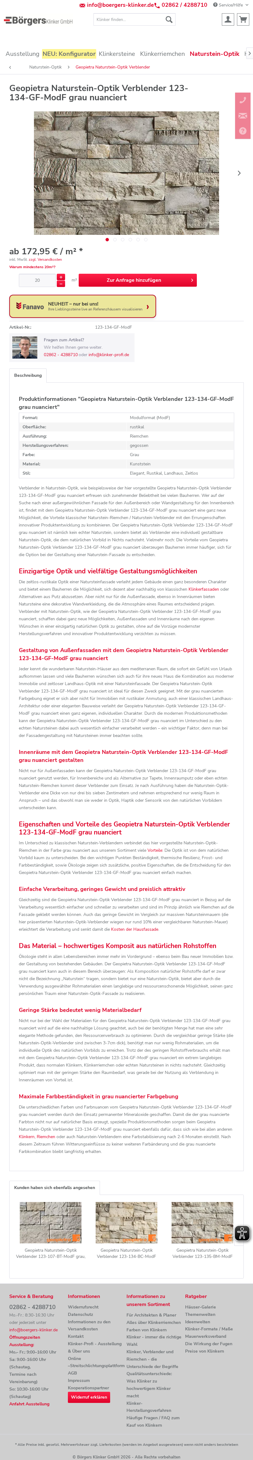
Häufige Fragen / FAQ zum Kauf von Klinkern (153, 1421)
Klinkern (27, 1137)
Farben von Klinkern (146, 1330)
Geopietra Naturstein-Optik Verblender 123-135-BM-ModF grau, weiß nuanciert (202, 1253)
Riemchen (46, 1137)
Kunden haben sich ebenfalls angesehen (54, 1188)
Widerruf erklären (89, 1397)
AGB (72, 1373)
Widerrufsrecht (83, 1307)
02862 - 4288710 (61, 355)
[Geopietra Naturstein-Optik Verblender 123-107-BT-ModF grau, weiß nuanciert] (50, 1222)
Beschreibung (28, 375)
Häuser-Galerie (200, 1307)
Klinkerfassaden (204, 589)
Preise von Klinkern (204, 1351)
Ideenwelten (197, 1322)
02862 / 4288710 (184, 5)
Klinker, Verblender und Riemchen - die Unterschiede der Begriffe (152, 1359)
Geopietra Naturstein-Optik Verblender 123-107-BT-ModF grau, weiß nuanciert (50, 1253)
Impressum (79, 1380)
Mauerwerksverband (205, 1336)
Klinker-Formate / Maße (209, 1329)
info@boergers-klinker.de (120, 5)
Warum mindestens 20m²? (32, 266)
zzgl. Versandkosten (45, 259)
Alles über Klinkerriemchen (153, 1322)
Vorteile (154, 850)
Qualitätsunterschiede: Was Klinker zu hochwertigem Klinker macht (149, 1385)
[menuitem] (134, 19)
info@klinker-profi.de (109, 355)
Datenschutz (80, 1314)
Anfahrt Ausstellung (29, 1404)
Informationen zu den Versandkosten (89, 1325)
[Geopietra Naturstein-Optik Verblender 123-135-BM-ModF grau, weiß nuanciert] (202, 1222)
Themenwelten (200, 1314)
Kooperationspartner (88, 1388)
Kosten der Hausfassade (134, 929)
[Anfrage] (243, 19)
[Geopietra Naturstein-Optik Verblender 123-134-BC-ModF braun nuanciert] (126, 1222)
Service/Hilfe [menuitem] (231, 5)
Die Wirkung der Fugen (208, 1344)
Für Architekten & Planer (151, 1315)
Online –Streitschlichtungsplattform (95, 1362)
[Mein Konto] (228, 19)
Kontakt (76, 1336)
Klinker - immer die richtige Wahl (153, 1340)
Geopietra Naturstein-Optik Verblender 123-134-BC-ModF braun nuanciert (126, 1253)
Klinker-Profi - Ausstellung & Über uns (95, 1347)
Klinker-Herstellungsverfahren (148, 1407)
